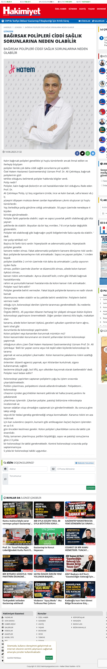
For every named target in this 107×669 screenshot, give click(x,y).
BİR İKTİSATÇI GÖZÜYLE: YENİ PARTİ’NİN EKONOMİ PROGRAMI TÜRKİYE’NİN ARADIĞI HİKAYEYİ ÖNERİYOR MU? (17, 575)
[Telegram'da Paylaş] (93, 153)
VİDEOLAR (85, 21)
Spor (40, 634)
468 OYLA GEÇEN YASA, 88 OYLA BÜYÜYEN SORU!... (47, 522)
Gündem (73, 9)
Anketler (8, 634)
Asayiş (82, 9)
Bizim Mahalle (79, 627)
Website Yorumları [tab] (85, 463)
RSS (6, 641)
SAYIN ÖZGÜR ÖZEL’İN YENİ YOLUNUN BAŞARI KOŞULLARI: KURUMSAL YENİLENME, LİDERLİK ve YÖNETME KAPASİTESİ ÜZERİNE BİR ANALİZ (48, 575)
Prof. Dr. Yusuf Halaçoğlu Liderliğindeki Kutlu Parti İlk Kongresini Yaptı (17, 549)
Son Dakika (9, 621)
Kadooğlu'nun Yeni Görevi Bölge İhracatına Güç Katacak (78, 602)
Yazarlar (8, 617)
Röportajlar (78, 617)
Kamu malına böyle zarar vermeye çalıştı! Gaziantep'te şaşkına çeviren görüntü (18, 522)
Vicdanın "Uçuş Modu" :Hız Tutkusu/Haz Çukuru (48, 602)
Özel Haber (60, 9)
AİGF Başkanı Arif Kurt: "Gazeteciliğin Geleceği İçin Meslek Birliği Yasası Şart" (79, 575)
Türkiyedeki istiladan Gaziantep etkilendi (14, 602)
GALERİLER (99, 21)
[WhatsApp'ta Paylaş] (87, 153)
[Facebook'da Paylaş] (77, 153)
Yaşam (91, 9)
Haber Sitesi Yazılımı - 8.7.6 (70, 666)
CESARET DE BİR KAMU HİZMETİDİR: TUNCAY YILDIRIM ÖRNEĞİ (76, 549)
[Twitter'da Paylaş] (82, 153)
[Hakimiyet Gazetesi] (21, 11)
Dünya (41, 641)
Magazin (77, 621)
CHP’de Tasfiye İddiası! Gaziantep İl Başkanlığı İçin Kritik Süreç (37, 20)
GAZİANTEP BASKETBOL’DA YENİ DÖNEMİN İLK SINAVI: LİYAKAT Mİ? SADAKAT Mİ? (79, 522)
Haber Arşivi (10, 624)
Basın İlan (77, 624)
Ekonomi (101, 9)
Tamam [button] (49, 657)
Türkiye (41, 637)
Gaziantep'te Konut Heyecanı (44, 549)
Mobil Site (9, 637)
